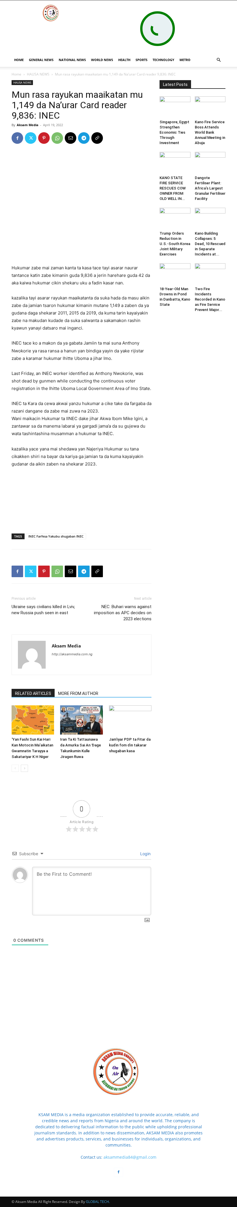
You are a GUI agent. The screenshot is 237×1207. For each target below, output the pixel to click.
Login (145, 853)
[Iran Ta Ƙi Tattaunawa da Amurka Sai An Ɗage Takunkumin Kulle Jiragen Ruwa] (81, 720)
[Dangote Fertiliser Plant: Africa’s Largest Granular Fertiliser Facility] (210, 162)
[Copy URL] (97, 138)
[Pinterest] (44, 138)
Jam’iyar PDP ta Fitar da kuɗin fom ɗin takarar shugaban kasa (130, 745)
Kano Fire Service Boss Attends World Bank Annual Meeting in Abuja (210, 132)
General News (41, 60)
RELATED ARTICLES (33, 693)
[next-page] (24, 768)
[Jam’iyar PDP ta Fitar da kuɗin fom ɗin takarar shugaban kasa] (130, 720)
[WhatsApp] (57, 138)
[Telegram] (84, 138)
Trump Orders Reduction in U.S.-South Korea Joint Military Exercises (175, 243)
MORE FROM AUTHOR (78, 693)
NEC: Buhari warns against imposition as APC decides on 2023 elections (122, 612)
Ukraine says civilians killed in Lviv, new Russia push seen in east (43, 609)
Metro (184, 60)
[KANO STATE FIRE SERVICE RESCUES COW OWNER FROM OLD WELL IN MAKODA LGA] (175, 162)
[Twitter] (30, 138)
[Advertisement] (81, 249)
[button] (218, 60)
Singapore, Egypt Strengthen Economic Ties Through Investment (174, 132)
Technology (163, 60)
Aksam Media (27, 125)
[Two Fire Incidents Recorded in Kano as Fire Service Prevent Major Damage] (210, 273)
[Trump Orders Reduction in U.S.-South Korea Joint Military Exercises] (175, 218)
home (19, 60)
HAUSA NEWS (38, 74)
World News (102, 60)
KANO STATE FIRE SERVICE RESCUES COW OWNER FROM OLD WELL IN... (173, 188)
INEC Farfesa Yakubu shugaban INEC (56, 536)
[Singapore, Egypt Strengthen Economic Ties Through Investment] (175, 106)
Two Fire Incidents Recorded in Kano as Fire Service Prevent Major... (210, 299)
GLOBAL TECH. (98, 1201)
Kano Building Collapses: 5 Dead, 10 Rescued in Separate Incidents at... (210, 243)
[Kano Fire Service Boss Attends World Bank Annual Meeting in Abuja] (210, 106)
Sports (141, 60)
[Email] (70, 138)
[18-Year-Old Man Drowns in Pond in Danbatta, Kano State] (175, 273)
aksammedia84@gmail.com (129, 1157)
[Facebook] (17, 138)
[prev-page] (15, 768)
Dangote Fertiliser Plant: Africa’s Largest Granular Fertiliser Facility (210, 188)
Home (16, 74)
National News (72, 60)
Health (124, 60)
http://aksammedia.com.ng (72, 654)
